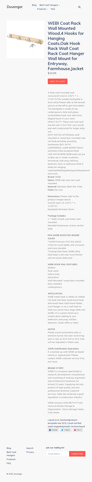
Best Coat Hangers (49, 5)
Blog (34, 5)
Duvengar (18, 474)
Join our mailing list (55, 447)
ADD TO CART (57, 81)
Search (29, 448)
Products (42, 9)
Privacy (30, 452)
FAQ (53, 9)
